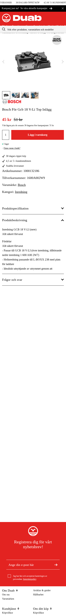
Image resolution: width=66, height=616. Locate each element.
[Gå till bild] (6, 95)
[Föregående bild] (3, 62)
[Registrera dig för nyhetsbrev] (56, 564)
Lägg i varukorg (37, 134)
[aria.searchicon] (3, 29)
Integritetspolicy (29, 579)
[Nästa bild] (63, 62)
